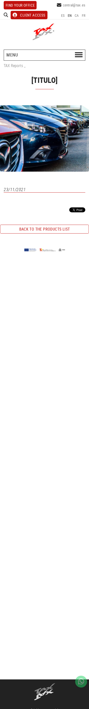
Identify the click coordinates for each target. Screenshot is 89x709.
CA (77, 15)
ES (63, 15)
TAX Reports (13, 65)
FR (84, 15)
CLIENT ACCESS (32, 15)
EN (70, 15)
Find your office (20, 5)
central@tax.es (74, 4)
